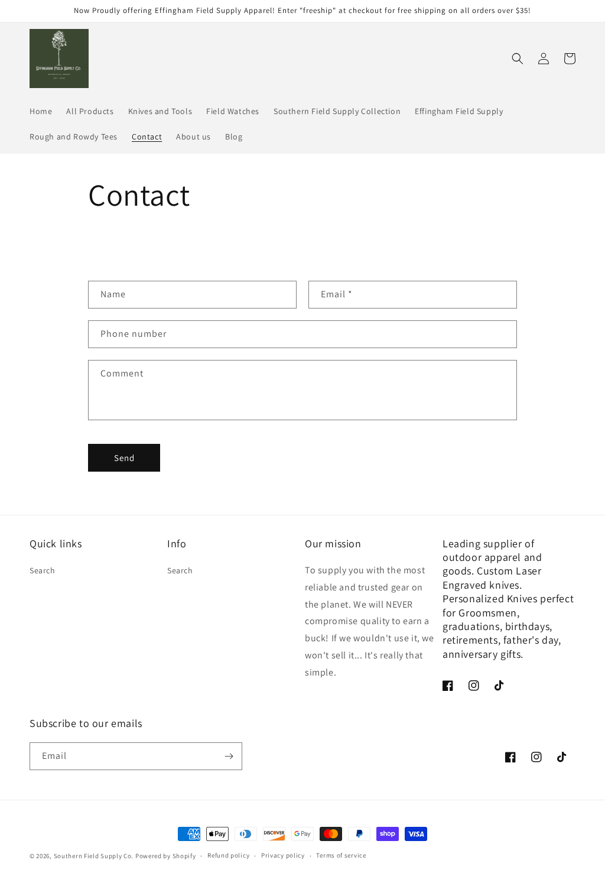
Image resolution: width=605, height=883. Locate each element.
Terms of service (341, 855)
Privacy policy (283, 855)
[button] (518, 59)
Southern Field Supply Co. (94, 856)
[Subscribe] (229, 756)
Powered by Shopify (165, 856)
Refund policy (228, 855)
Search (43, 570)
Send (124, 457)
